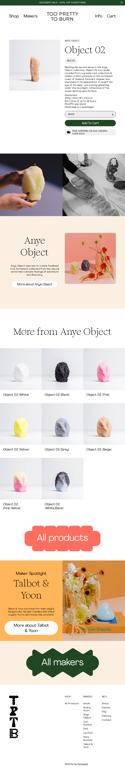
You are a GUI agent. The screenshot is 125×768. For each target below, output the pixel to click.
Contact (106, 720)
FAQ (104, 712)
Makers (31, 16)
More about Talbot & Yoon (31, 628)
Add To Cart (90, 123)
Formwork (83, 764)
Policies (106, 708)
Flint (85, 729)
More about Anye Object (34, 284)
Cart (111, 16)
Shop (14, 16)
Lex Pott (88, 733)
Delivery (106, 716)
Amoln (86, 704)
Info (98, 16)
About (105, 704)
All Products (72, 704)
